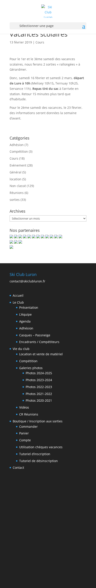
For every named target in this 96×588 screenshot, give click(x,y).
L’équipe (25, 314)
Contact (18, 467)
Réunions (17, 193)
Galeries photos (31, 368)
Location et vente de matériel (41, 354)
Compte (25, 440)
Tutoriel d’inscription (34, 454)
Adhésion (17, 145)
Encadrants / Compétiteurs (39, 342)
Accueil (18, 295)
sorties (15, 199)
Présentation (28, 307)
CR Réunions (28, 414)
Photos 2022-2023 (39, 387)
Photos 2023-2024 (39, 380)
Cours (39, 42)
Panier (24, 433)
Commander (28, 426)
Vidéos (24, 407)
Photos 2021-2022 (39, 394)
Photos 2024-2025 (39, 373)
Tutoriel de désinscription (38, 461)
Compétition (19, 151)
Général (15, 172)
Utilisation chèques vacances (41, 447)
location (15, 179)
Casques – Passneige (34, 335)
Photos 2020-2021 (39, 400)
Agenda (25, 321)
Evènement (18, 165)
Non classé (18, 186)
